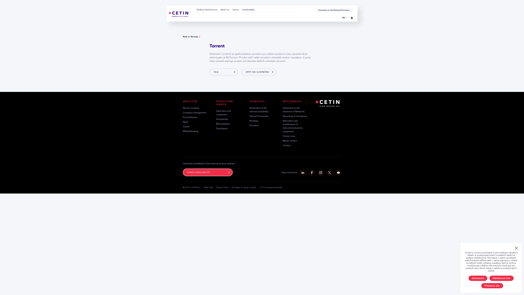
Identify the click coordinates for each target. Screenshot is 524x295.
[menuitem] (206, 9)
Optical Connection (259, 116)
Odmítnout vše (501, 278)
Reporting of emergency (295, 116)
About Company (191, 108)
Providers (254, 126)
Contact (287, 145)
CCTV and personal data (271, 188)
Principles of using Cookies (244, 188)
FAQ (216, 72)
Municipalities (223, 124)
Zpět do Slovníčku (257, 72)
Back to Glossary (190, 37)
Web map (208, 188)
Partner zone (289, 136)
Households (222, 119)
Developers (222, 129)
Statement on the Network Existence (334, 10)
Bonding (253, 121)
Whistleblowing (190, 131)
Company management (194, 113)
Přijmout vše (492, 286)
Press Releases (190, 117)
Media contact (290, 141)
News (185, 122)
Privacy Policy (222, 188)
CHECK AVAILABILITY (198, 172)
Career (186, 127)
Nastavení (478, 278)
